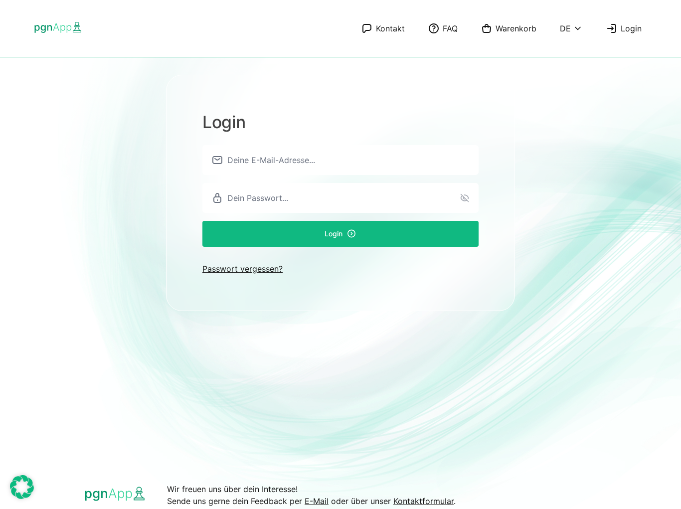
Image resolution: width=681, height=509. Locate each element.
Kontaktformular (423, 501)
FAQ (450, 28)
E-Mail (317, 501)
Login (631, 28)
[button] (22, 487)
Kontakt (390, 28)
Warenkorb (516, 28)
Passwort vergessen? (242, 269)
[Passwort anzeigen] (465, 198)
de (565, 28)
